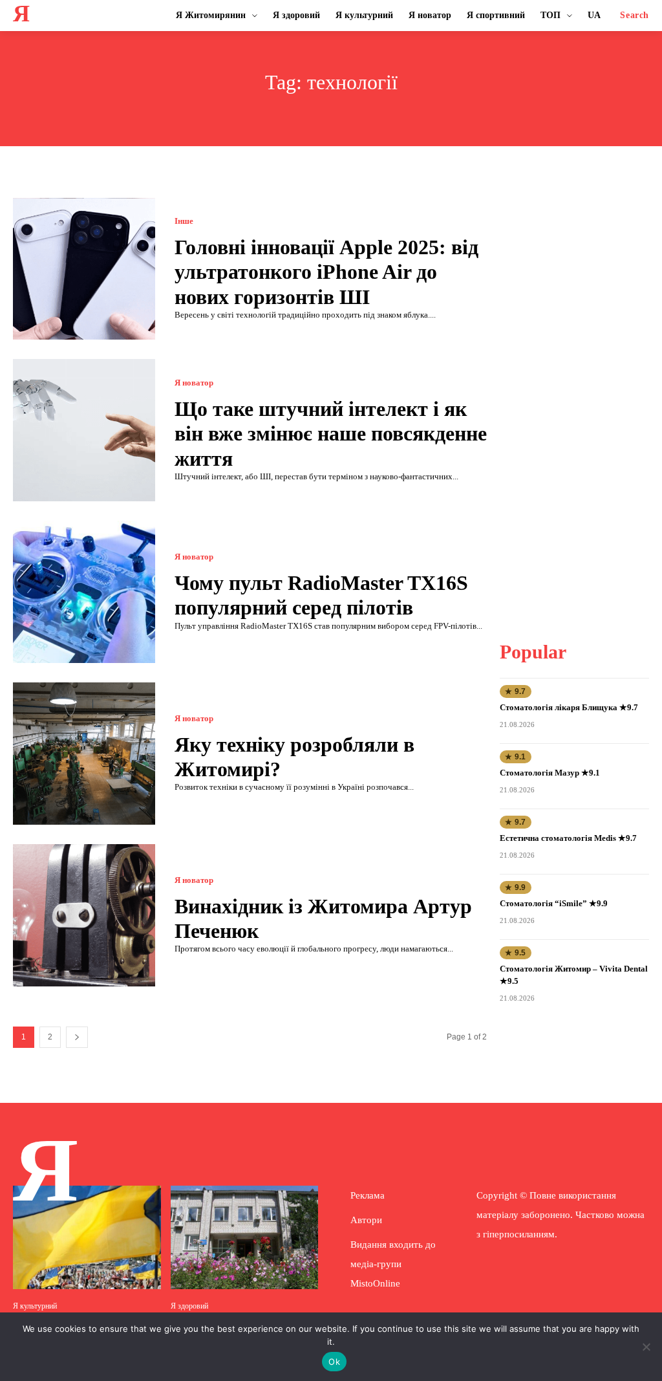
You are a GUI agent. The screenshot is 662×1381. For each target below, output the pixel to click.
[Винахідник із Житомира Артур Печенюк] (84, 915)
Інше (184, 221)
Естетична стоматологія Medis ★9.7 (568, 838)
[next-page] (77, 1037)
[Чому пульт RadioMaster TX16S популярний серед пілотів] (84, 592)
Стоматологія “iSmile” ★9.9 (554, 903)
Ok (334, 1361)
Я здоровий (189, 1306)
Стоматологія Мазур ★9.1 (550, 772)
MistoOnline (375, 1283)
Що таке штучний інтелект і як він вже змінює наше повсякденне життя (331, 433)
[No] (645, 1346)
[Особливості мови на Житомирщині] (87, 1237)
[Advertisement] (581, 392)
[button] (634, 15)
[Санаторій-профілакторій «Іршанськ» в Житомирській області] (245, 1237)
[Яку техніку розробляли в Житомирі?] (84, 753)
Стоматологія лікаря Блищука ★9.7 (569, 707)
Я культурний (35, 1306)
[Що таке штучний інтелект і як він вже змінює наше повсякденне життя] (84, 430)
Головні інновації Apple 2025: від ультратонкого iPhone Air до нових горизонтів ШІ (326, 272)
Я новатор (194, 382)
